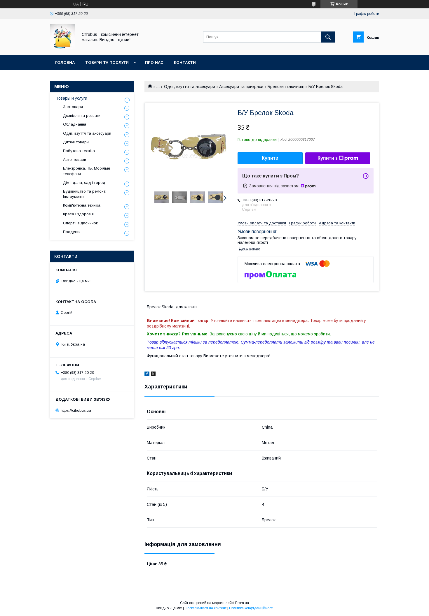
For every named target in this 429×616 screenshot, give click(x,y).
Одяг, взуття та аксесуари (189, 86)
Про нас (154, 62)
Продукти (72, 232)
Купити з (328, 158)
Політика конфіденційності (251, 608)
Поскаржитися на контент (205, 608)
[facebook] (146, 374)
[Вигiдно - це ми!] (62, 47)
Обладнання (74, 124)
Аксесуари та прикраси (241, 86)
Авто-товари (74, 159)
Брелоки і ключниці (286, 86)
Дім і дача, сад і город (84, 182)
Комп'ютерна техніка (81, 205)
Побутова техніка (79, 151)
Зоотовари (73, 107)
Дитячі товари (76, 142)
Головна (65, 62)
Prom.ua (242, 603)
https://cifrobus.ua (76, 410)
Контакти (185, 62)
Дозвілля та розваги (81, 115)
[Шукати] (328, 37)
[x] (153, 374)
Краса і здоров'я (78, 214)
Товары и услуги (71, 98)
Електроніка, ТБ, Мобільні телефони (86, 171)
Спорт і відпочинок (80, 223)
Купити (270, 158)
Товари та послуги (107, 62)
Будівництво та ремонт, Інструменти (84, 194)
